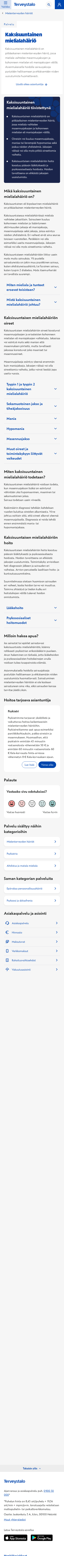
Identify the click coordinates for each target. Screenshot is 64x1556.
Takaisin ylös (30, 1468)
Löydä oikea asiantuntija (30, 84)
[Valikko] (59, 4)
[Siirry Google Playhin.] (42, 1538)
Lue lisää (31, 764)
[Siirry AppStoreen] (15, 1538)
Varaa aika (48, 764)
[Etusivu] (24, 5)
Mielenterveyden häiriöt (19, 13)
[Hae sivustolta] (49, 4)
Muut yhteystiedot (15, 1519)
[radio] (11, 803)
